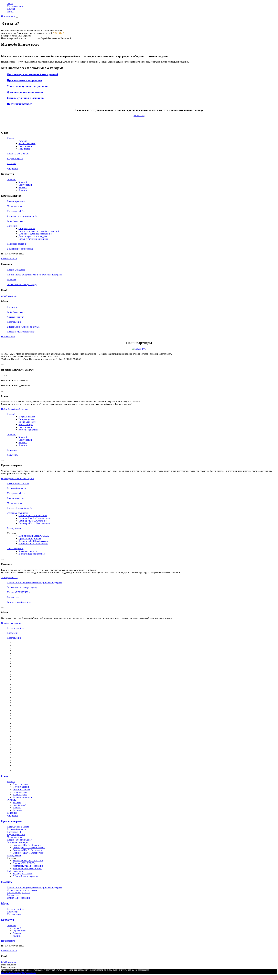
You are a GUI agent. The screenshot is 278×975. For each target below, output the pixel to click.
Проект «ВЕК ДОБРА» (30, 538)
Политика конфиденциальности (20, 972)
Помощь (11, 9)
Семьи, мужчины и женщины (25, 97)
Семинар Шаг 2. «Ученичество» (34, 518)
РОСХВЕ (32, 38)
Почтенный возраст (19, 103)
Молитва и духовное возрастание (28, 86)
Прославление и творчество (24, 80)
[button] (8, 16)
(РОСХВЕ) (58, 33)
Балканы (23, 187)
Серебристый (25, 185)
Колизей (23, 182)
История (23, 141)
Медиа (10, 11)
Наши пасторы (26, 424)
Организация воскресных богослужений (32, 74)
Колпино (23, 190)
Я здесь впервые (27, 416)
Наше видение (26, 146)
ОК (2, 972)
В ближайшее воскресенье (32, 553)
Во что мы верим (27, 143)
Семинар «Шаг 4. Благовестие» (34, 523)
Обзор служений (27, 228)
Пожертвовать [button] (8, 336)
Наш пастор (24, 148)
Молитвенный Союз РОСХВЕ (34, 536)
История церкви (27, 419)
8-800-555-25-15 (9, 258)
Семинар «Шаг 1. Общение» (33, 515)
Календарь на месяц (28, 551)
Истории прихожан (28, 429)
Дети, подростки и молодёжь (25, 92)
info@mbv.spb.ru (9, 296)
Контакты (7, 919)
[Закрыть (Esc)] (2, 364)
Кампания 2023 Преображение (34, 541)
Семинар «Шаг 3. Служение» (33, 520)
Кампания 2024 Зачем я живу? (33, 543)
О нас (10, 3)
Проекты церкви (15, 6)
